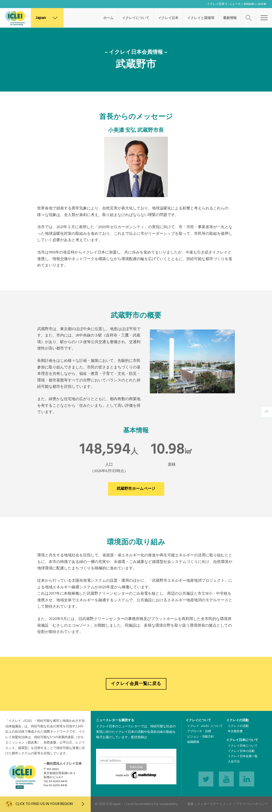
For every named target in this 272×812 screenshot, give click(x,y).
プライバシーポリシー (252, 804)
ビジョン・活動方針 (200, 736)
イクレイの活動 (237, 720)
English (249, 4)
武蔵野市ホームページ (136, 489)
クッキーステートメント (214, 804)
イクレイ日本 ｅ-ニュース (224, 4)
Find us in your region (44, 804)
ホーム (108, 18)
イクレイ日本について (242, 740)
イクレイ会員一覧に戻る (136, 683)
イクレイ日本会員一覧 (243, 756)
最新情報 (230, 18)
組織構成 (193, 742)
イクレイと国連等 (200, 18)
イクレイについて (135, 18)
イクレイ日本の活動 (241, 751)
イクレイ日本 (168, 18)
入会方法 (234, 761)
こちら (101, 746)
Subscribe (136, 753)
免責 (190, 804)
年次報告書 (235, 731)
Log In (262, 4)
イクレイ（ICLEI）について (205, 726)
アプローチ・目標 (199, 731)
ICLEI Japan (113, 804)
